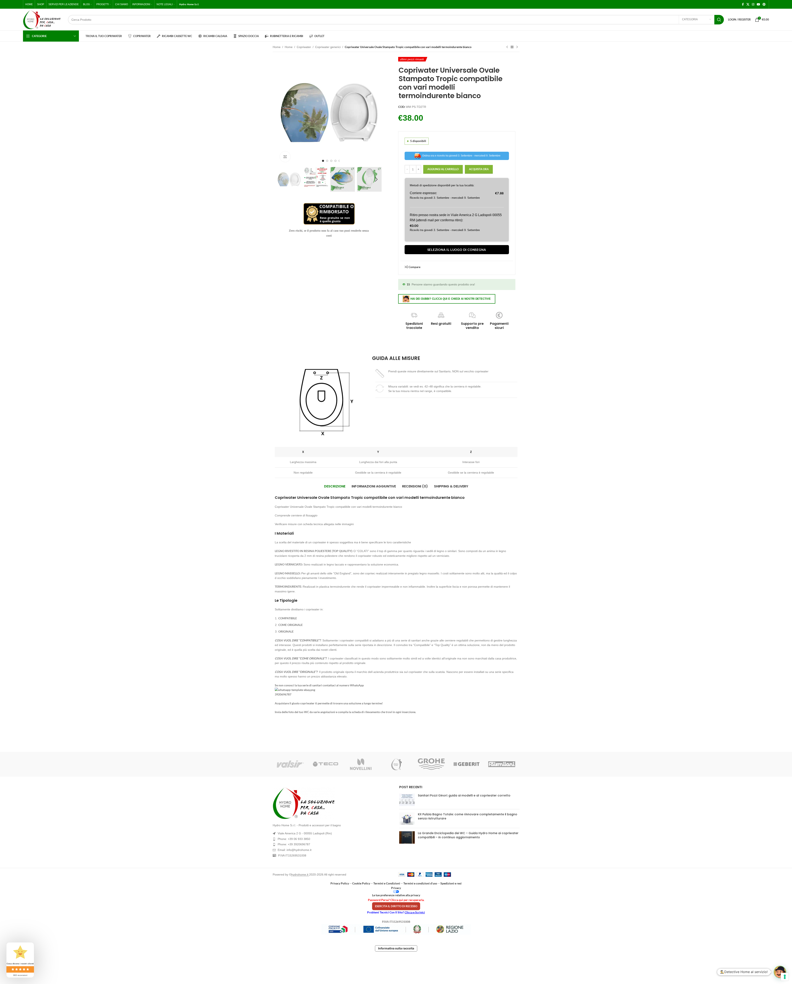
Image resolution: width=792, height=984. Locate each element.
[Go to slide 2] (327, 161)
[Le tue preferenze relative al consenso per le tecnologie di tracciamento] (785, 977)
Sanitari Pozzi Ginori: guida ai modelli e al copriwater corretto (464, 795)
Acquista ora (479, 169)
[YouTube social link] (758, 4)
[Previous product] (507, 47)
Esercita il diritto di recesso (396, 906)
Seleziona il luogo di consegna (456, 249)
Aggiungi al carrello (443, 169)
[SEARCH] (719, 19)
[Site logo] (42, 19)
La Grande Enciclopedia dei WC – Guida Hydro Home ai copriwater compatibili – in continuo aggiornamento (468, 835)
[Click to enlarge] (285, 157)
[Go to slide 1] (323, 161)
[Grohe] (431, 764)
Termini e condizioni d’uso (420, 883)
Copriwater (304, 47)
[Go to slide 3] (331, 161)
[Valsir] (290, 764)
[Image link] (333, 803)
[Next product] (517, 47)
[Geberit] (466, 764)
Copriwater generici (328, 47)
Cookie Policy (361, 883)
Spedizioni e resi (451, 883)
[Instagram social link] (753, 4)
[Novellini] (360, 764)
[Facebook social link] (742, 4)
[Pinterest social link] (764, 4)
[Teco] (325, 764)
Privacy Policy (339, 883)
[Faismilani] (501, 764)
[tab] (334, 486)
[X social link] (748, 4)
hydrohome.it (300, 874)
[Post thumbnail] (407, 800)
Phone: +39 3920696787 (294, 844)
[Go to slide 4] (335, 161)
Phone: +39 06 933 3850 (294, 839)
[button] (282, 179)
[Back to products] (512, 47)
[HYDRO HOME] (395, 764)
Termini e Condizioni (386, 883)
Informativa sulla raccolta (396, 948)
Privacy (396, 888)
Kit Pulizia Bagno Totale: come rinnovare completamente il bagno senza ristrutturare (467, 816)
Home (277, 47)
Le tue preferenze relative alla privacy (396, 895)
